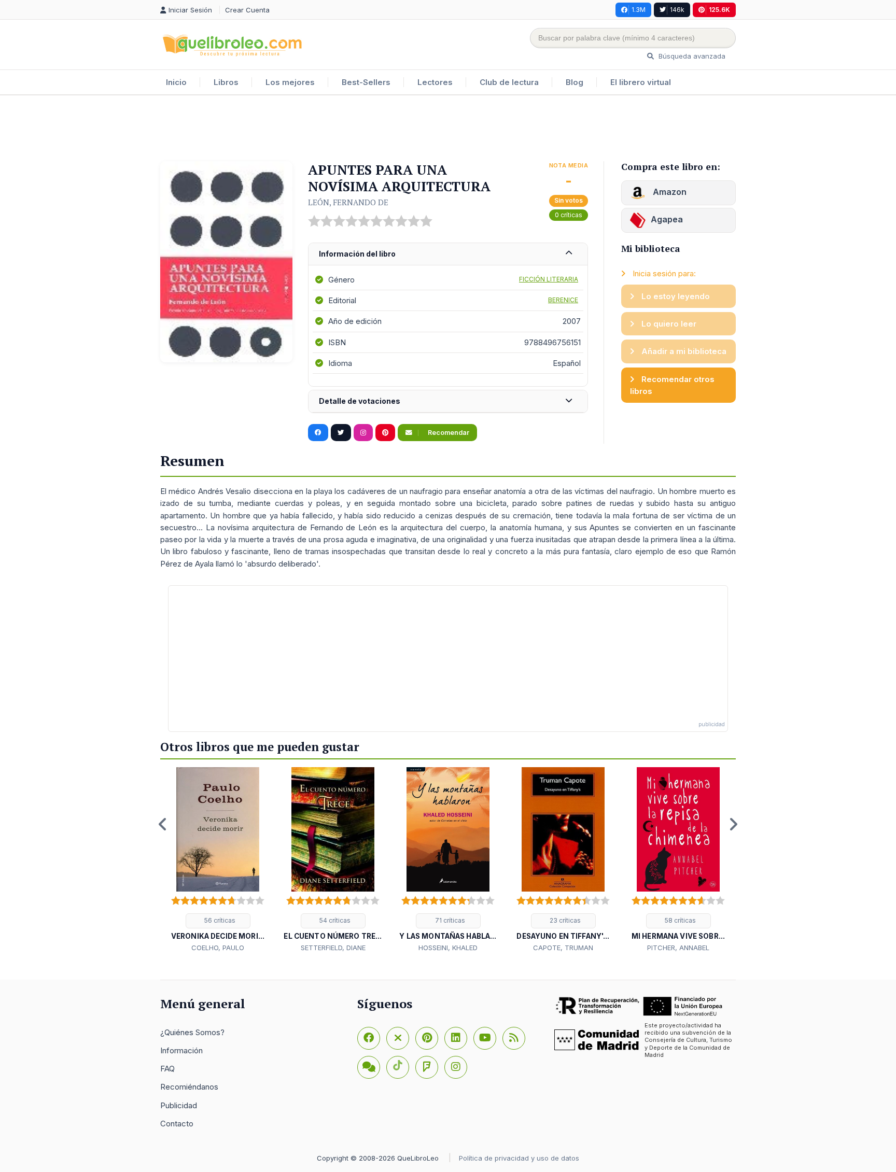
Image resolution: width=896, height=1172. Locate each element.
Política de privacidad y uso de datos (519, 1158)
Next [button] (733, 824)
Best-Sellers (366, 82)
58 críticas (679, 920)
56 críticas (219, 920)
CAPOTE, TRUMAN (563, 947)
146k (677, 9)
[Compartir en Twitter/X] (341, 433)
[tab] (448, 254)
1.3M (639, 9)
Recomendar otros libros (672, 385)
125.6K (719, 9)
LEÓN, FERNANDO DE (348, 202)
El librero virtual (640, 82)
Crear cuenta (247, 10)
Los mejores (290, 82)
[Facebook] (368, 1038)
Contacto (176, 1123)
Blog (574, 82)
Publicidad (178, 1105)
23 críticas (564, 920)
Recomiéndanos (189, 1087)
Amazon (669, 192)
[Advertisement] (448, 129)
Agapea (667, 219)
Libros (226, 82)
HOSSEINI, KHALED (448, 947)
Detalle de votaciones (359, 401)
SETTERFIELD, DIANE (333, 947)
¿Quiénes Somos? (192, 1032)
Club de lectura (509, 82)
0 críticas (568, 215)
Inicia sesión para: (663, 273)
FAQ (167, 1069)
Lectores (435, 82)
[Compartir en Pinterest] (385, 433)
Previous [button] (163, 824)
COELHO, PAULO (217, 947)
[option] (217, 860)
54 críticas (334, 920)
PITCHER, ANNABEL (678, 947)
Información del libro (357, 253)
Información (181, 1050)
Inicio (176, 82)
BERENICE (563, 300)
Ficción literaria (548, 279)
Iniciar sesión (191, 10)
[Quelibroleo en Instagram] (363, 433)
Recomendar (447, 432)
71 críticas (449, 920)
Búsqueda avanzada (690, 56)
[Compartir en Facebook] (318, 433)
